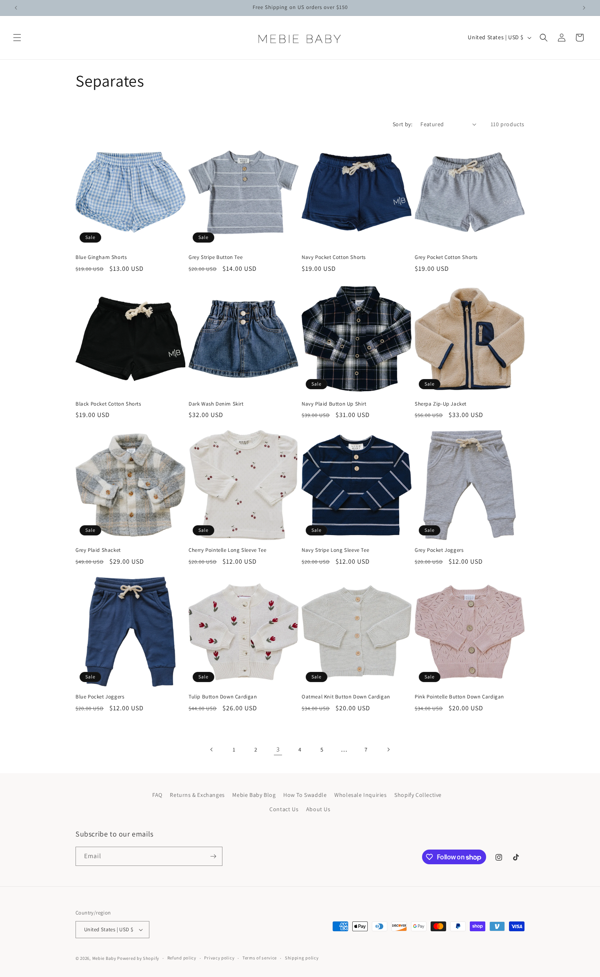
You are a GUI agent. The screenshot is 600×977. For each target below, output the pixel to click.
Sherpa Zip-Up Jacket (441, 404)
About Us (318, 809)
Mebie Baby (104, 958)
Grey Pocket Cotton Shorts (446, 257)
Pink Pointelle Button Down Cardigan (459, 697)
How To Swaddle (305, 795)
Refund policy (181, 958)
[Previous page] (212, 749)
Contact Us (283, 809)
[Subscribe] (213, 856)
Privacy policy (219, 958)
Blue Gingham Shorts (101, 257)
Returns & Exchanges (197, 795)
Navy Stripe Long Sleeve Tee (335, 550)
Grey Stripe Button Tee (215, 257)
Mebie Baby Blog (254, 795)
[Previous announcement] (16, 8)
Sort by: (402, 124)
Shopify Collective (418, 795)
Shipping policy (302, 958)
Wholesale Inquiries (360, 795)
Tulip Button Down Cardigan (223, 697)
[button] (17, 38)
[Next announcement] (584, 8)
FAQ (157, 795)
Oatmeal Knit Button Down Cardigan (346, 697)
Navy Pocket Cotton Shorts (334, 257)
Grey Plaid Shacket (98, 550)
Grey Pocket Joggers (439, 550)
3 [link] (278, 749)
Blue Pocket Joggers (100, 697)
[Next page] (388, 749)
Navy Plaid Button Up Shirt (334, 404)
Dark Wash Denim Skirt (216, 404)
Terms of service (259, 958)
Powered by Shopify (138, 958)
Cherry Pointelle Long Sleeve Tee (227, 550)
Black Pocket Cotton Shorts (108, 404)
